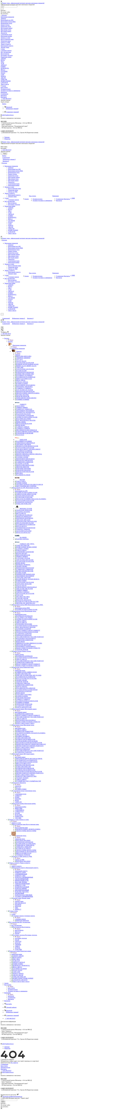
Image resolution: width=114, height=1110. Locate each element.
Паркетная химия (16, 954)
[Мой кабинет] (1, 316)
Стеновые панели (20, 919)
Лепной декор (19, 901)
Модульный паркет (21, 712)
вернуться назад (5, 1062)
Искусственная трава (21, 827)
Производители (5, 1067)
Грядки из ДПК (19, 859)
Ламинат (17, 354)
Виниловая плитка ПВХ (22, 608)
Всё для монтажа (16, 925)
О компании (4, 1064)
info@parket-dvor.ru (8, 115)
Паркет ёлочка (19, 654)
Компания (11, 996)
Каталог (10, 341)
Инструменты (19, 930)
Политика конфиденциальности (12, 1096)
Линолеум (18, 786)
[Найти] (2, 8)
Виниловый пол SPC (21, 491)
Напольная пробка (20, 807)
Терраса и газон (16, 823)
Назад (11, 340)
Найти (3, 1101)
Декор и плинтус (16, 866)
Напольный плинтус (21, 871)
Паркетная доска (20, 670)
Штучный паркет (20, 757)
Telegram (7, 137)
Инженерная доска (20, 614)
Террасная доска (20, 839)
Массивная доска (20, 728)
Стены (13, 914)
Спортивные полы (20, 794)
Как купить (11, 988)
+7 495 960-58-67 (6, 98)
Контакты (4, 1069)
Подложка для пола (21, 938)
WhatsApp (7, 139)
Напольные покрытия (18, 348)
